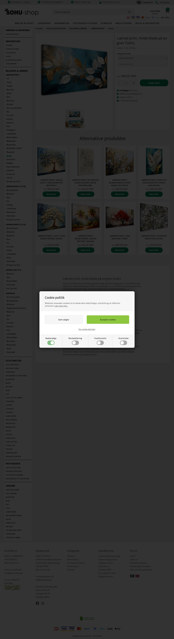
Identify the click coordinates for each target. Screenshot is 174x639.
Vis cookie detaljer (87, 329)
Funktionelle (100, 338)
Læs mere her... (61, 305)
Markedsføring (75, 338)
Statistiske (123, 338)
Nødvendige (50, 338)
